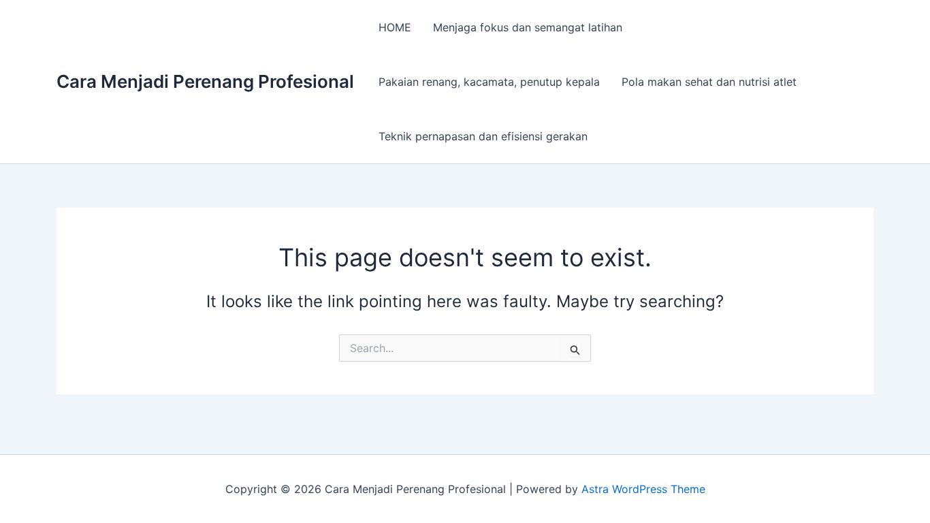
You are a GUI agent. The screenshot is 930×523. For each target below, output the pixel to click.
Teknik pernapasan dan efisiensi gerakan (483, 136)
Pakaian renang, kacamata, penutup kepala (489, 82)
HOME (395, 27)
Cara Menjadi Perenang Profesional (205, 81)
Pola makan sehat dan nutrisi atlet (709, 82)
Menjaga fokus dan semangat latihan (527, 27)
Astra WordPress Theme (643, 489)
